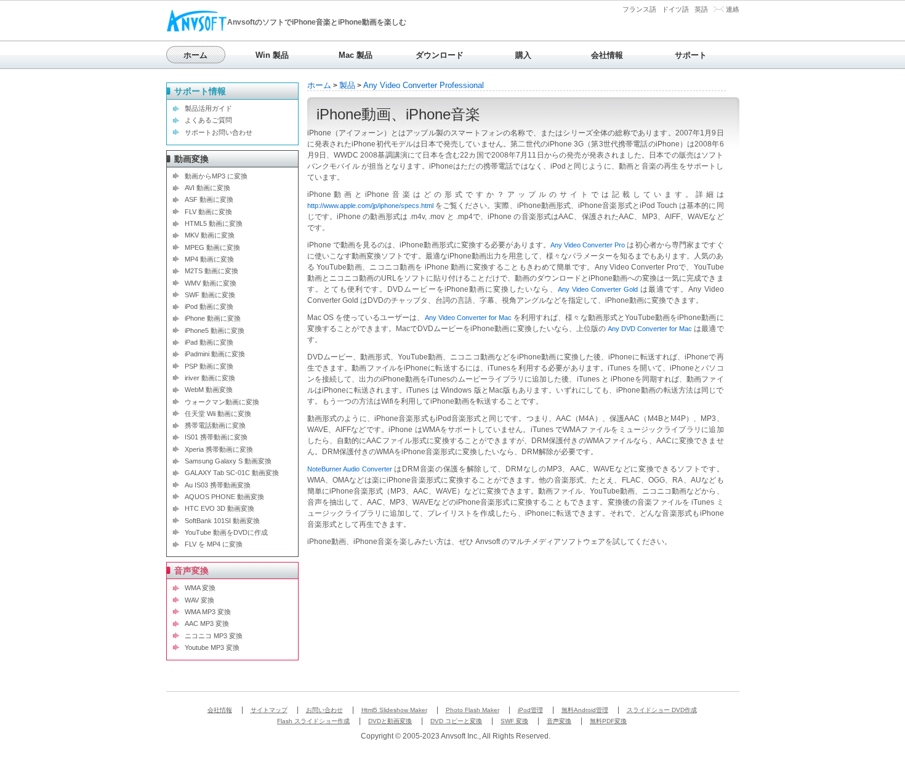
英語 (701, 9)
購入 (523, 55)
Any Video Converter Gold (598, 289)
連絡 (732, 9)
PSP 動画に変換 (209, 366)
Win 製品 (272, 55)
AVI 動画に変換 (207, 187)
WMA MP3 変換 (208, 611)
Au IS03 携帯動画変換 (218, 485)
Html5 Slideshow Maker (394, 710)
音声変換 (559, 721)
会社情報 (607, 55)
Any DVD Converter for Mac (650, 328)
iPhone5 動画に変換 (214, 330)
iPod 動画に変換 (209, 306)
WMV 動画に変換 (210, 283)
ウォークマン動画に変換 (222, 402)
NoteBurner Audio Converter (349, 469)
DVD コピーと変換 (456, 721)
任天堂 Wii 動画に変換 (218, 413)
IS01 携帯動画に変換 (216, 437)
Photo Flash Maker (472, 710)
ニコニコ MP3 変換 (214, 635)
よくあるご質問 (208, 120)
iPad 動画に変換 (209, 342)
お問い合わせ (324, 710)
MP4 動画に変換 (209, 259)
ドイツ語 (675, 9)
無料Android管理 (584, 710)
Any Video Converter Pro (587, 245)
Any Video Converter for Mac (468, 317)
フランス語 (639, 9)
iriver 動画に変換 (210, 378)
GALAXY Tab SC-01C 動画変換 (232, 472)
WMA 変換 (200, 587)
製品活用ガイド (208, 108)
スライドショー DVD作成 (662, 710)
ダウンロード (440, 55)
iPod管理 (530, 710)
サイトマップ (269, 710)
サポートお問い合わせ (218, 132)
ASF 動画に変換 (209, 199)
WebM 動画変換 (209, 389)
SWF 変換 (514, 721)
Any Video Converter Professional (423, 85)
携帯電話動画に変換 (215, 425)
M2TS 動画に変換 (211, 270)
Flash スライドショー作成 (313, 721)
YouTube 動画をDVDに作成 (226, 532)
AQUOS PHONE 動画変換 (224, 496)
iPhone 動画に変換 (213, 318)
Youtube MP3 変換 (212, 647)
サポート (691, 55)
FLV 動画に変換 (208, 211)
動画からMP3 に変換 (216, 176)
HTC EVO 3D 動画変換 (219, 508)
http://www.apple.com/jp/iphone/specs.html (370, 205)
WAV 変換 (199, 600)
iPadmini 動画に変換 (215, 354)
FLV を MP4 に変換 (214, 544)
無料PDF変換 (608, 721)
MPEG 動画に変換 (212, 247)
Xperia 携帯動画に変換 (219, 449)
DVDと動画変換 (390, 721)
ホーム (195, 55)
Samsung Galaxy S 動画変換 (228, 461)
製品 (347, 85)
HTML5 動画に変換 (214, 223)
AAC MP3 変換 (207, 623)
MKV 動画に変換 (210, 235)
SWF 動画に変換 (210, 294)
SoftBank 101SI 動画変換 (222, 520)
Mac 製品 (355, 55)
